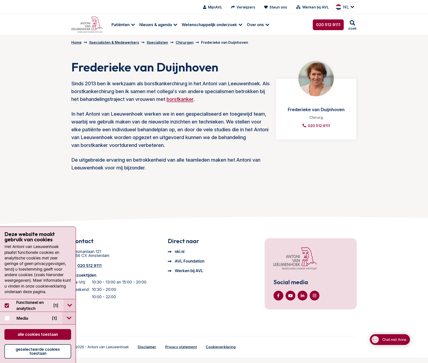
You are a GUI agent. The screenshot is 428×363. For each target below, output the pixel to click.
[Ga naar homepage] (87, 25)
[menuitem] (121, 24)
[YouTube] (290, 295)
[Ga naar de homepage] (295, 258)
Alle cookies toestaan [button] (38, 334)
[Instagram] (314, 295)
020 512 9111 (328, 24)
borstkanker (180, 99)
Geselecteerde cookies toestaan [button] (38, 351)
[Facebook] (278, 295)
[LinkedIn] (302, 295)
